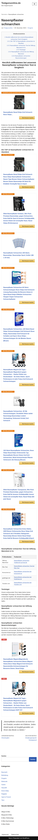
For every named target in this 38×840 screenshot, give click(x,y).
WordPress (26, 838)
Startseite (4, 14)
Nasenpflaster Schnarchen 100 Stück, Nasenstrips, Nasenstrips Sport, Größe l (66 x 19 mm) (18, 255)
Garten (3, 784)
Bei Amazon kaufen (27, 117)
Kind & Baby (5, 791)
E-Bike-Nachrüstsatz (7, 821)
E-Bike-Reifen (5, 824)
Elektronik (4, 781)
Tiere (2, 800)
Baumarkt (4, 772)
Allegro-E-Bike (5, 811)
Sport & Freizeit (6, 797)
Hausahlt (4, 787)
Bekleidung (4, 775)
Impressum (5, 834)
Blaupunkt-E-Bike (6, 815)
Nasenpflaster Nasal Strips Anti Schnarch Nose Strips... (17, 113)
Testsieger (21, 49)
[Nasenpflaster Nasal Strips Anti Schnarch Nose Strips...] (19, 102)
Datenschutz (15, 834)
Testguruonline (8, 28)
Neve (10, 838)
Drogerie (30, 28)
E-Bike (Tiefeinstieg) (7, 818)
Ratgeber (4, 794)
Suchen (32, 759)
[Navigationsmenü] (34, 3)
